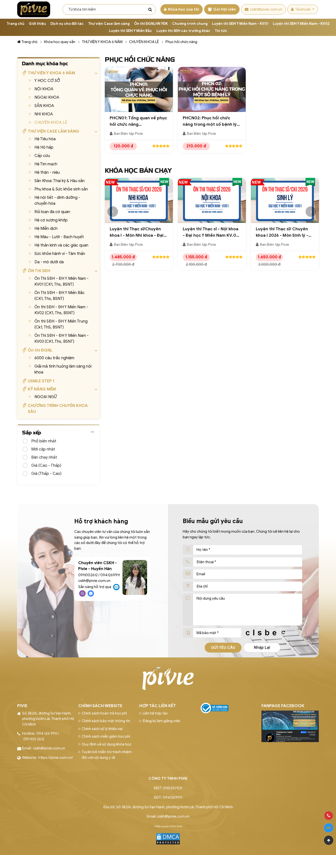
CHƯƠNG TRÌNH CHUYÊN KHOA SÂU (58, 408)
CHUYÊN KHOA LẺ (144, 42)
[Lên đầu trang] (329, 840)
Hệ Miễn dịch (46, 228)
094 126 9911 (46, 733)
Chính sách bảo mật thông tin (106, 721)
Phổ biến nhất (43, 441)
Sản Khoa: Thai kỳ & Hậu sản (59, 180)
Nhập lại (262, 647)
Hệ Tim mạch (45, 164)
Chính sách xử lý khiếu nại (102, 729)
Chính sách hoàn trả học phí (104, 713)
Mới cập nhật (43, 449)
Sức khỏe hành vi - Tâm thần (59, 253)
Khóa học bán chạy (138, 170)
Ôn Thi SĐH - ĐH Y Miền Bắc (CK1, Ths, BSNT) (59, 295)
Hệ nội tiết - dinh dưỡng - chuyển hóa (57, 200)
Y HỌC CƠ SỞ (47, 80)
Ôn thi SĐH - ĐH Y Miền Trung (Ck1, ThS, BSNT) (61, 324)
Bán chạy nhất (44, 457)
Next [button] (310, 211)
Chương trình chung (190, 24)
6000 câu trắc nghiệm (54, 358)
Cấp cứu (42, 155)
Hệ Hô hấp (43, 147)
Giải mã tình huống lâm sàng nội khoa (63, 369)
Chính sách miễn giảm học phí (106, 736)
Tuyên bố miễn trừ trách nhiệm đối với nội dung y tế (107, 755)
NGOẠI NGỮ (45, 396)
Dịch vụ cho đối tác (67, 24)
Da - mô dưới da (49, 262)
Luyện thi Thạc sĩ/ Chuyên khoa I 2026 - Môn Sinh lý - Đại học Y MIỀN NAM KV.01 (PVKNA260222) (282, 232)
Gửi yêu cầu (223, 647)
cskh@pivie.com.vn (266, 9)
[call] (329, 816)
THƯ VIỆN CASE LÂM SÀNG (53, 131)
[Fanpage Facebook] (290, 713)
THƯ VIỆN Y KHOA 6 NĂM (102, 42)
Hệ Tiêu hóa (45, 139)
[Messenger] (329, 828)
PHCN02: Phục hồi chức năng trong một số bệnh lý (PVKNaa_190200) (210, 121)
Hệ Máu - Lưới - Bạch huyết (59, 236)
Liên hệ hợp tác (155, 713)
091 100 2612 (33, 739)
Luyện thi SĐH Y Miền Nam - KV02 (301, 24)
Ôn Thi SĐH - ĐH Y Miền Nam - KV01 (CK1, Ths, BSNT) (61, 281)
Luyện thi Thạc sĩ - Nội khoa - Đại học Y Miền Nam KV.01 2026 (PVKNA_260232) (210, 232)
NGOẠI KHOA (46, 97)
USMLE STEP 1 (41, 381)
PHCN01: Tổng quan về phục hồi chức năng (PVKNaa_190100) (138, 121)
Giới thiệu (37, 24)
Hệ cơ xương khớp (51, 220)
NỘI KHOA (43, 89)
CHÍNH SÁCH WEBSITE (100, 705)
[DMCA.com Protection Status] (168, 838)
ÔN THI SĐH (39, 270)
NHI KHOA (43, 114)
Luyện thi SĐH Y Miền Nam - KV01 (240, 24)
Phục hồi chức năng (181, 42)
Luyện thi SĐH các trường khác (183, 31)
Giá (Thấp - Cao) (46, 473)
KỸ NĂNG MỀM (42, 389)
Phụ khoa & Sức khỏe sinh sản (61, 189)
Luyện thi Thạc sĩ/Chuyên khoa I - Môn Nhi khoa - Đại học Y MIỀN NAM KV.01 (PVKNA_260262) (137, 232)
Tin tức (221, 31)
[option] (138, 226)
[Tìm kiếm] (150, 9)
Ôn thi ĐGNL (40, 350)
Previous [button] (112, 211)
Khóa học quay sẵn (59, 42)
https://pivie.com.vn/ (55, 757)
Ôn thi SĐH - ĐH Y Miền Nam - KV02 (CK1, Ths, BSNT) (61, 310)
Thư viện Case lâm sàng (109, 24)
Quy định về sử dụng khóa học (106, 744)
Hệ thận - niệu (47, 172)
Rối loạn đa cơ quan (52, 211)
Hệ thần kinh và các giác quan (61, 245)
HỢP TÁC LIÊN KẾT (157, 705)
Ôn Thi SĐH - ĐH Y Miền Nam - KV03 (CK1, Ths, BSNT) (61, 338)
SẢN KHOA (44, 105)
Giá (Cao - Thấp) (46, 465)
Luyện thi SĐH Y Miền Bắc (130, 31)
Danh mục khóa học (45, 63)
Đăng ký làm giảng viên (161, 721)
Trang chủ (15, 24)
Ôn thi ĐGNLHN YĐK (151, 24)
